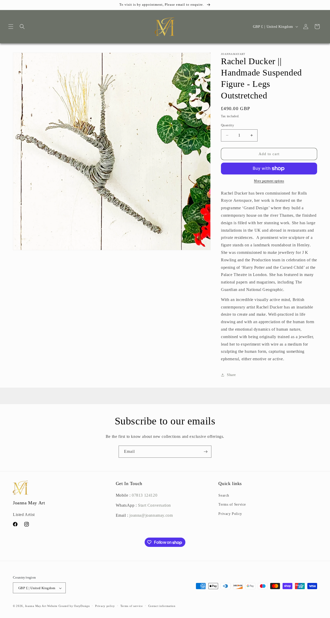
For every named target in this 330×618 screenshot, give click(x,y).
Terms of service (131, 605)
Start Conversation (154, 505)
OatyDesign (82, 606)
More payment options (269, 181)
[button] (10, 26)
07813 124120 (144, 495)
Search (223, 495)
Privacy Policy (230, 514)
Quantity (227, 125)
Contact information (162, 605)
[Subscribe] (205, 452)
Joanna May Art (35, 606)
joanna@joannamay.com (151, 515)
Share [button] (231, 375)
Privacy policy (105, 605)
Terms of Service (232, 505)
